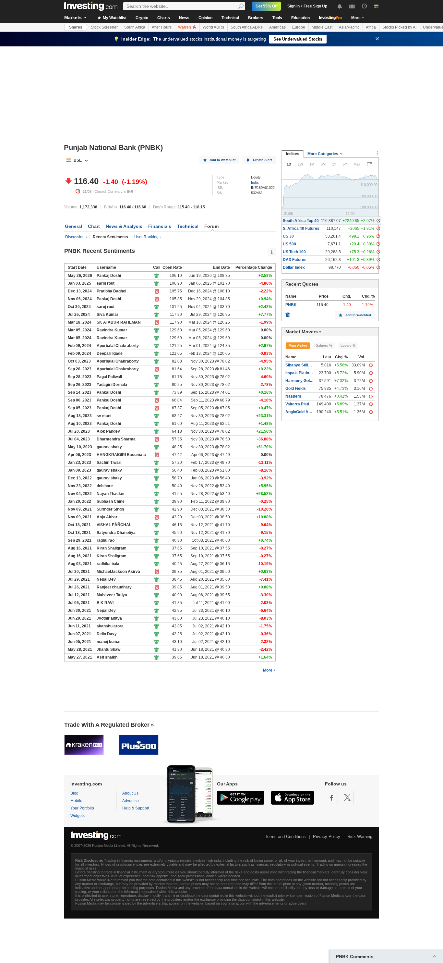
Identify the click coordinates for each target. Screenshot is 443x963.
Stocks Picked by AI (399, 27)
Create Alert (262, 160)
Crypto (142, 18)
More (267, 670)
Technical (230, 18)
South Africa (134, 27)
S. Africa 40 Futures (301, 228)
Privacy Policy (326, 836)
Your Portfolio (82, 808)
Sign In (293, 6)
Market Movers (301, 331)
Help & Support (135, 808)
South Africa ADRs (247, 27)
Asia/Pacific (349, 27)
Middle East (322, 27)
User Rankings (147, 237)
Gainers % (324, 345)
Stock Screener (104, 27)
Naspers (293, 396)
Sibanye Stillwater (301, 365)
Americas (277, 27)
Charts (163, 18)
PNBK (291, 304)
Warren (185, 27)
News (184, 18)
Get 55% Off (267, 6)
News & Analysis (124, 226)
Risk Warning (359, 836)
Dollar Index (294, 267)
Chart (94, 226)
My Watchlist (114, 18)
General (73, 226)
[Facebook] (331, 797)
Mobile (76, 800)
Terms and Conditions (285, 836)
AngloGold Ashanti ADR (307, 412)
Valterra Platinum (301, 404)
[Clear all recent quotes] (287, 313)
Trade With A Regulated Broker (107, 725)
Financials (159, 226)
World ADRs (213, 27)
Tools (277, 18)
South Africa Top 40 (301, 220)
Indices (292, 154)
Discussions (76, 237)
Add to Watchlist (222, 160)
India (254, 182)
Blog (74, 793)
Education (300, 18)
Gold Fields (295, 388)
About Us (130, 793)
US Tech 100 (294, 252)
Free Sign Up (315, 6)
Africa (371, 27)
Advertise (130, 800)
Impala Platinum (300, 373)
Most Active (298, 345)
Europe (298, 27)
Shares (75, 27)
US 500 (289, 244)
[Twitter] (347, 797)
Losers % (348, 345)
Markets (73, 17)
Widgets (77, 815)
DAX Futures (294, 259)
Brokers (255, 18)
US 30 (288, 236)
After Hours (162, 27)
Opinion (205, 18)
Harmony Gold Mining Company (314, 380)
